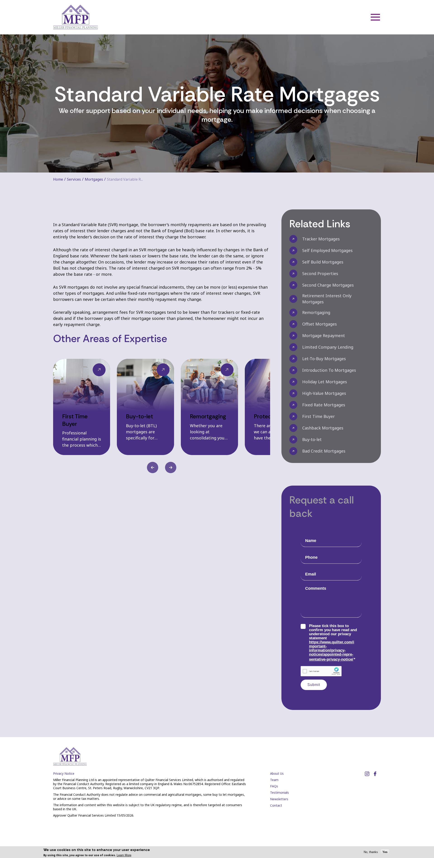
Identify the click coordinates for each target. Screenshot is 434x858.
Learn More (124, 855)
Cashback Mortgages (322, 428)
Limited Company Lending (327, 347)
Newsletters (279, 799)
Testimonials (279, 792)
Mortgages (94, 179)
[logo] (75, 17)
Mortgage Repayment (323, 335)
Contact (276, 805)
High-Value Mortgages (324, 393)
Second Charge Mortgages (328, 285)
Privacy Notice (63, 773)
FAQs (274, 786)
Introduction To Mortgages (329, 370)
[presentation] (152, 467)
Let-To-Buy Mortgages (324, 358)
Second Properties (320, 273)
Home (58, 179)
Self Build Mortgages (322, 262)
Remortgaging (316, 312)
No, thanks (371, 852)
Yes (384, 852)
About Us (277, 773)
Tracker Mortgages (321, 239)
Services (74, 179)
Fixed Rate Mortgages (323, 404)
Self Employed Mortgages (327, 250)
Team (274, 780)
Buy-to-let (312, 439)
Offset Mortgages (319, 324)
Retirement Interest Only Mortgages (326, 298)
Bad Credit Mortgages (323, 451)
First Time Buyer (318, 416)
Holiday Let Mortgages (324, 381)
